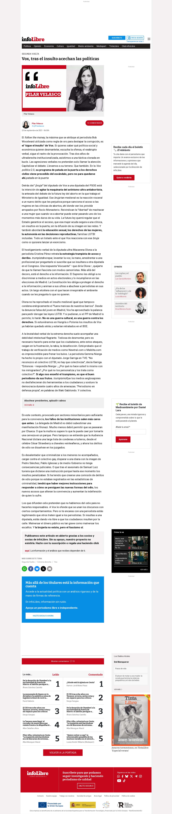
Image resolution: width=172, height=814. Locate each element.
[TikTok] (124, 781)
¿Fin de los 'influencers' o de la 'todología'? (123, 291)
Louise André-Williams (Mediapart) (80, 742)
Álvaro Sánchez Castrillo (32, 687)
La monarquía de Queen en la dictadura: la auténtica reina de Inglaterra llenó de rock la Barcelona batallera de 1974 (37, 697)
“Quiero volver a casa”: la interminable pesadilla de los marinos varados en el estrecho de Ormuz (80, 738)
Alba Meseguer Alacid (31, 742)
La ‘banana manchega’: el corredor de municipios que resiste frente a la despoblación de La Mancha (37, 724)
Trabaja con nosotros (66, 796)
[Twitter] (131, 776)
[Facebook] (122, 777)
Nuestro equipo (51, 796)
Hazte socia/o (86, 786)
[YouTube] (119, 781)
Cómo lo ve (119, 532)
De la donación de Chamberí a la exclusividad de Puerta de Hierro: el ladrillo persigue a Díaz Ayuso (37, 683)
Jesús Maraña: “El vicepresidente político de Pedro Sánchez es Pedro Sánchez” (121, 558)
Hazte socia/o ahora (43, 616)
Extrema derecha (44, 562)
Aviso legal (98, 796)
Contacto (40, 796)
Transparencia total (134, 41)
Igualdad (71, 46)
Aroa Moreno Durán (123, 309)
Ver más (117, 689)
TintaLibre (114, 46)
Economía (49, 46)
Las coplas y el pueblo (122, 274)
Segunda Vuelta (28, 562)
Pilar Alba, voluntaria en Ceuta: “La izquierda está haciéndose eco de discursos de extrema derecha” (36, 738)
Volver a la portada (62, 752)
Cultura (60, 46)
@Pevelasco (39, 126)
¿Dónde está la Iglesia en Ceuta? (81, 682)
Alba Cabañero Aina (31, 728)
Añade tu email (123, 427)
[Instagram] (140, 776)
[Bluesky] (126, 776)
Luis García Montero (123, 279)
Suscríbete (117, 38)
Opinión (37, 46)
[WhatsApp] (118, 776)
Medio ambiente (85, 46)
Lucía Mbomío (120, 297)
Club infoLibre (128, 46)
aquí (27, 550)
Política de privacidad (111, 796)
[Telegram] (136, 776)
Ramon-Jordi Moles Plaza (77, 686)
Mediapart (101, 46)
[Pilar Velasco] (26, 124)
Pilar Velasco (37, 123)
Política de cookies (128, 796)
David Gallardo (28, 701)
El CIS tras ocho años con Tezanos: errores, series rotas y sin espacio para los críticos (36, 710)
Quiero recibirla (123, 177)
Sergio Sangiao (29, 715)
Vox (55, 562)
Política (27, 46)
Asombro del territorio (121, 304)
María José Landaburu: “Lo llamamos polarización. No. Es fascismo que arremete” (121, 543)
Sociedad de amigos (84, 796)
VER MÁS (143, 570)
